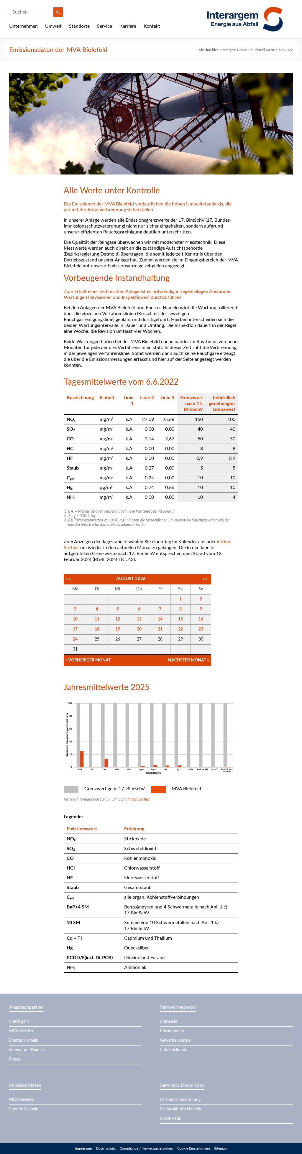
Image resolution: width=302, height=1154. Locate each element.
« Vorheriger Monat (88, 660)
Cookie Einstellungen (193, 1148)
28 (160, 639)
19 (117, 629)
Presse (15, 1059)
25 (97, 639)
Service (104, 26)
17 (75, 629)
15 (180, 619)
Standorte (79, 26)
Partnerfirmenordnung (180, 1100)
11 (97, 619)
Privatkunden (172, 1031)
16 (200, 619)
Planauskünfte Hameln (180, 1109)
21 (160, 629)
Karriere (127, 26)
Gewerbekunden (175, 1040)
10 (75, 619)
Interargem (19, 1022)
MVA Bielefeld (22, 1031)
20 (139, 629)
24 (75, 639)
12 (117, 619)
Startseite (168, 1022)
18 (97, 629)
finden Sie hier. (138, 799)
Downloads (170, 1119)
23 (200, 629)
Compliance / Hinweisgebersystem (146, 1148)
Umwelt (53, 26)
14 (160, 619)
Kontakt (152, 26)
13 (139, 619)
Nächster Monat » (188, 660)
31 (75, 649)
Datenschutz (106, 1148)
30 (200, 639)
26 (117, 639)
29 (180, 639)
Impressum (83, 1148)
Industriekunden (175, 1050)
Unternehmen (23, 26)
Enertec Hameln (23, 1040)
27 (139, 639)
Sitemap (220, 1148)
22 (180, 629)
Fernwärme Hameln (27, 1050)
